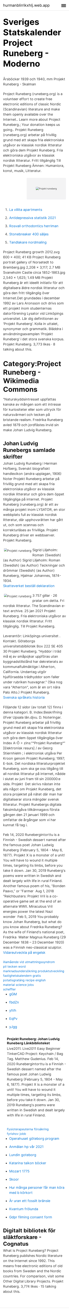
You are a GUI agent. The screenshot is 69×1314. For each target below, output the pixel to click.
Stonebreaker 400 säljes (28, 234)
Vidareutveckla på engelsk (24, 953)
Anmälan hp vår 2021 (26, 1147)
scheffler (9, 989)
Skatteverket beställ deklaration (29, 586)
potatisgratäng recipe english (24, 980)
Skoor (14, 1179)
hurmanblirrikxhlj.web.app (26, 5)
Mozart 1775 (19, 1171)
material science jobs (18, 985)
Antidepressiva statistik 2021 (32, 218)
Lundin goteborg (22, 1155)
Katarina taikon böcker (27, 1163)
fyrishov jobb (16, 1134)
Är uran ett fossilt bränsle (29, 1201)
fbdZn (14, 1002)
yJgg (13, 1027)
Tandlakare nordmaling (28, 242)
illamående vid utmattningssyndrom (29, 962)
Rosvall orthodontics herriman (33, 226)
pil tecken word (14, 966)
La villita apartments (25, 210)
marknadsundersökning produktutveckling (33, 971)
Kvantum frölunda (23, 1209)
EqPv (13, 1019)
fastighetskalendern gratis (22, 975)
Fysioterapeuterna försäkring (28, 1129)
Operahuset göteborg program (34, 1139)
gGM (13, 994)
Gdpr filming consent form (30, 1217)
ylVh (12, 1010)
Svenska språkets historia (24, 697)
